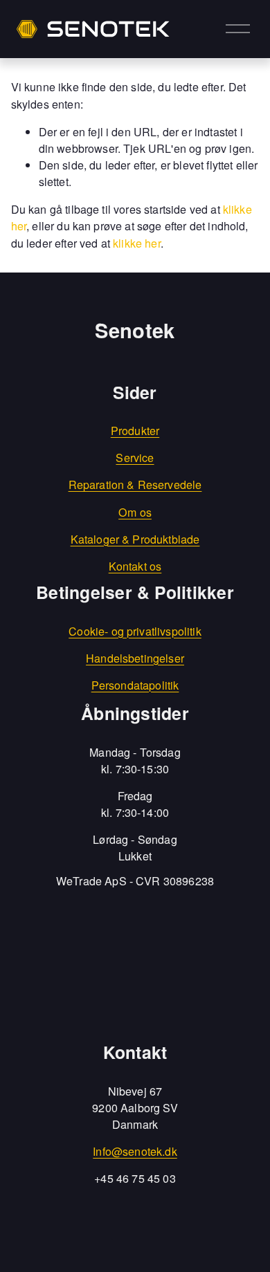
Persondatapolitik (135, 685)
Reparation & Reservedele (135, 484)
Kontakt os (135, 566)
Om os (135, 512)
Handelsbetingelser (135, 658)
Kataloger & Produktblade (135, 539)
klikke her (137, 243)
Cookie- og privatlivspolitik (135, 631)
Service (135, 458)
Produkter (135, 431)
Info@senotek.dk (135, 1151)
